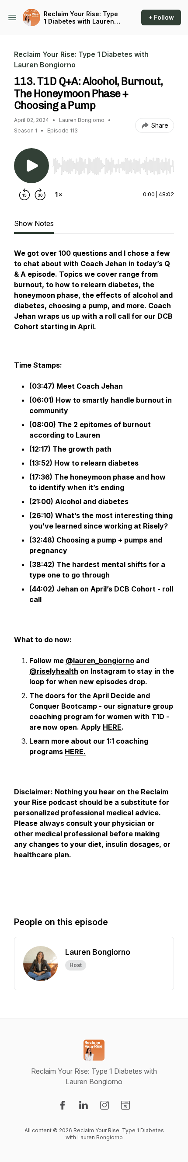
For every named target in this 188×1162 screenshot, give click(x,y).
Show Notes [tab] (34, 223)
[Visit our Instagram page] (104, 1105)
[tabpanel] (94, 573)
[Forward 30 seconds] (40, 194)
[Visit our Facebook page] (62, 1105)
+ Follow (161, 17)
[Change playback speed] (58, 194)
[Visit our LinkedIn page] (83, 1105)
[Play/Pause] (31, 165)
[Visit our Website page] (125, 1105)
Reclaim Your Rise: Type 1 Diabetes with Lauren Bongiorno (81, 17)
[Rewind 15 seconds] (24, 194)
